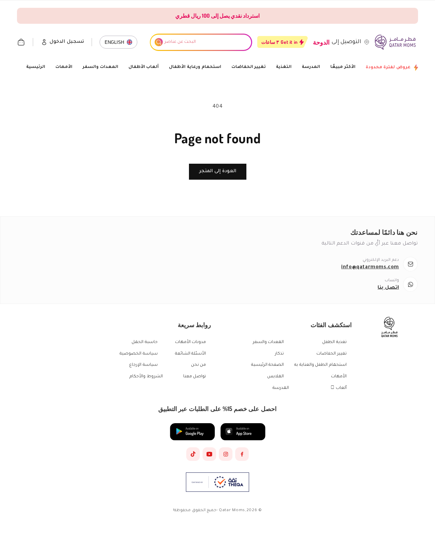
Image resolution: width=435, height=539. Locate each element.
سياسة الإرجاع (143, 365)
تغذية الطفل (334, 342)
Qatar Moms (232, 510)
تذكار (279, 354)
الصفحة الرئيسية (267, 365)
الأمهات (63, 67)
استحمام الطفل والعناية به (320, 365)
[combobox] (201, 42)
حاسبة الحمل (145, 342)
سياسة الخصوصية (139, 354)
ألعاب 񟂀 (339, 388)
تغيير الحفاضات (248, 67)
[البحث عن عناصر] (159, 42)
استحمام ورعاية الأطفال (195, 67)
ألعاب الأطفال (143, 67)
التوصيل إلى (347, 42)
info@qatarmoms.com (370, 267)
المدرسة (311, 67)
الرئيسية (35, 67)
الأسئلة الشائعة (190, 354)
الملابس (275, 376)
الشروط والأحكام (146, 376)
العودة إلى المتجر (217, 171)
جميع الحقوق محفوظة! (194, 510)
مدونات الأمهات (190, 342)
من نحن (198, 365)
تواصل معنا (194, 376)
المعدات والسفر (100, 67)
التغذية (284, 67)
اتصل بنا (388, 288)
